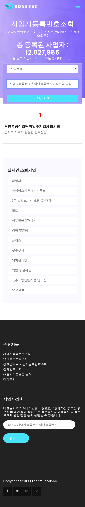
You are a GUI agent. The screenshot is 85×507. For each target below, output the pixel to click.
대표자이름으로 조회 (17, 374)
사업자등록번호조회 (17, 354)
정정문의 (9, 379)
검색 (46, 98)
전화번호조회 (12, 369)
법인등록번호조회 (15, 359)
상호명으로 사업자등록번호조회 (25, 364)
